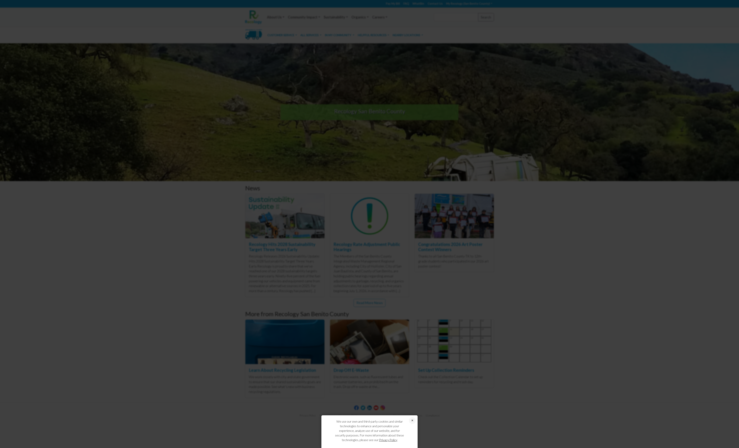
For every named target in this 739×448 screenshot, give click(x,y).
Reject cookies (412, 420)
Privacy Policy (388, 440)
